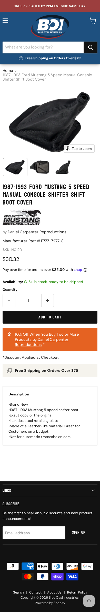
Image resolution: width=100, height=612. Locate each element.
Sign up (79, 532)
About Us (54, 592)
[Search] (90, 47)
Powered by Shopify (50, 603)
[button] (15, 167)
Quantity (10, 290)
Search (18, 592)
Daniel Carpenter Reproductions (37, 232)
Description (18, 394)
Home (8, 71)
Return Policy (77, 592)
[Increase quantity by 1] (48, 300)
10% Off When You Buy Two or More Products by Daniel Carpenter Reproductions (47, 339)
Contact (35, 592)
